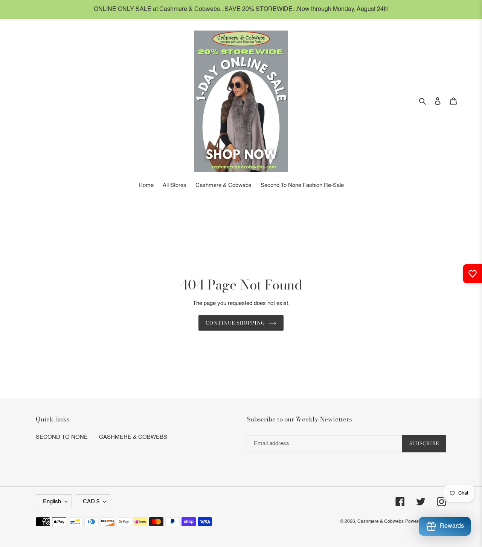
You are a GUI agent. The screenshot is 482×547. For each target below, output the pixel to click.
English (52, 501)
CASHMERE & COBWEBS (133, 437)
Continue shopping (235, 322)
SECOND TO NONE (62, 437)
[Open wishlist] (472, 273)
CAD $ (91, 501)
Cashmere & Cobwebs (380, 521)
